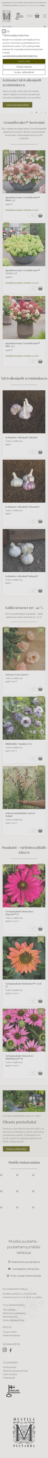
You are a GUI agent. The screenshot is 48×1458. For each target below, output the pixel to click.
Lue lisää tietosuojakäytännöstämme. (20, 56)
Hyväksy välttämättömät (24, 72)
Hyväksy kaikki (24, 61)
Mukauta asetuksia (24, 67)
